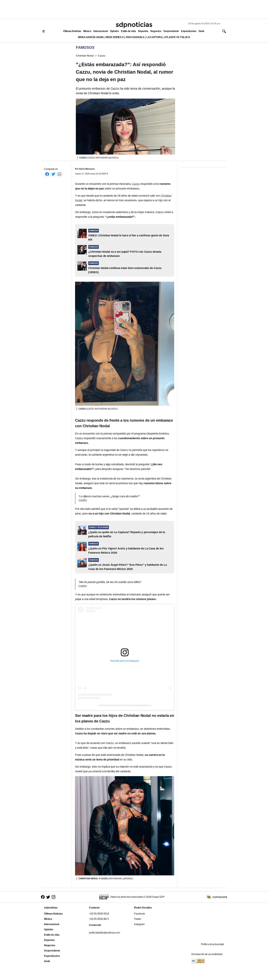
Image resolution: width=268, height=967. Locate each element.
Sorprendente (171, 31)
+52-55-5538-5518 (99, 913)
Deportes (143, 31)
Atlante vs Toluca (177, 37)
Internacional (100, 31)
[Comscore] (217, 896)
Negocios (155, 31)
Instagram (139, 924)
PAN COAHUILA (135, 37)
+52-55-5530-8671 (99, 919)
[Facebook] (47, 174)
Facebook (139, 913)
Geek (201, 31)
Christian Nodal (85, 55)
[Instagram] (53, 897)
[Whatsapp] (59, 174)
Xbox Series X (114, 37)
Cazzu (101, 55)
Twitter (137, 919)
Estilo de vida (128, 31)
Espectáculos (188, 31)
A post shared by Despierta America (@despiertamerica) (124, 705)
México (87, 31)
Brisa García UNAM (90, 37)
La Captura (154, 37)
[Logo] (134, 25)
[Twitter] (53, 174)
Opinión (114, 31)
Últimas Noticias (72, 31)
